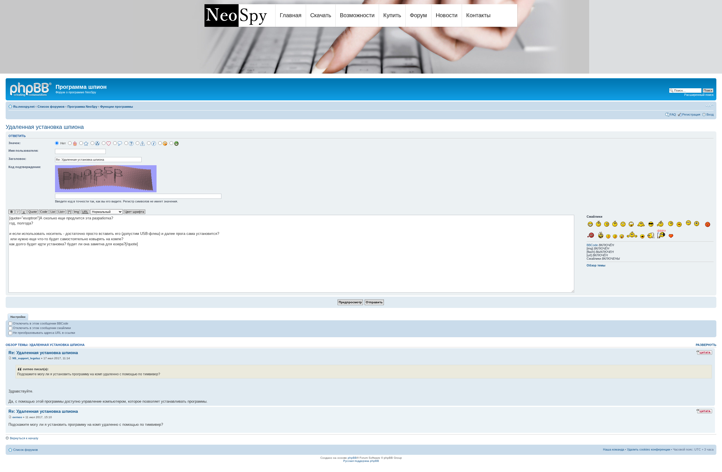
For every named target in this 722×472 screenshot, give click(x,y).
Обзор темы (596, 265)
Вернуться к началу (24, 438)
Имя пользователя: (23, 150)
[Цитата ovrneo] (704, 411)
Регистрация (691, 114)
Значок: (14, 143)
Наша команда (613, 449)
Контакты (478, 15)
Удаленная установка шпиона (45, 127)
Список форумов (51, 106)
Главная (290, 15)
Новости (446, 15)
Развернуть (706, 345)
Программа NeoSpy (82, 106)
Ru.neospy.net (24, 106)
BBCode (592, 245)
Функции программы (116, 106)
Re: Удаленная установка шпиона (43, 352)
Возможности (357, 15)
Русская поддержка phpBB (361, 460)
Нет (63, 143)
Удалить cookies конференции (648, 449)
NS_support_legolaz (26, 358)
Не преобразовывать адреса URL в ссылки (43, 332)
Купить (392, 15)
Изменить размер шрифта (709, 105)
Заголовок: (17, 158)
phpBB (352, 457)
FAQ (673, 114)
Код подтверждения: (24, 167)
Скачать (320, 15)
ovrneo (17, 417)
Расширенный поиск (699, 94)
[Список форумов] (31, 89)
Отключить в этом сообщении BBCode (40, 323)
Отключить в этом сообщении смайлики (41, 328)
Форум (418, 15)
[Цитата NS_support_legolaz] (704, 352)
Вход (710, 114)
